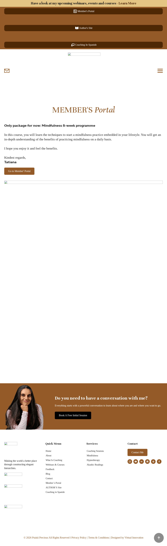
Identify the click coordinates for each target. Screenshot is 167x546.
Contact (49, 478)
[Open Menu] (160, 70)
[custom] (147, 461)
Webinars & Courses (55, 465)
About (48, 455)
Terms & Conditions (98, 537)
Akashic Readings (95, 465)
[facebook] (159, 461)
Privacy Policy (78, 537)
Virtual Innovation (134, 537)
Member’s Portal (53, 483)
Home (48, 451)
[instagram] (130, 461)
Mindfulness (92, 455)
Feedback (50, 469)
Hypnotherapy (93, 460)
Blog (48, 474)
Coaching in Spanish (55, 492)
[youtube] (135, 461)
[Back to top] (159, 538)
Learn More (127, 3)
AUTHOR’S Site (53, 487)
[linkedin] (141, 461)
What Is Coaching (54, 460)
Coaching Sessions (95, 451)
